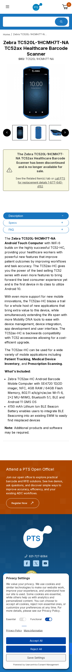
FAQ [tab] (11, 229)
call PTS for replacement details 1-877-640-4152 (41, 182)
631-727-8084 (37, 556)
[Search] (61, 22)
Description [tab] (16, 215)
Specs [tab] (13, 222)
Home (6, 34)
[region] (36, 132)
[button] (19, 132)
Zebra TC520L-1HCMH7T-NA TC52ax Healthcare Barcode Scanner (30, 34)
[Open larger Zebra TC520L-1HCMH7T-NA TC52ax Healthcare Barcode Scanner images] (36, 92)
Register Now (19, 503)
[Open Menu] (7, 7)
